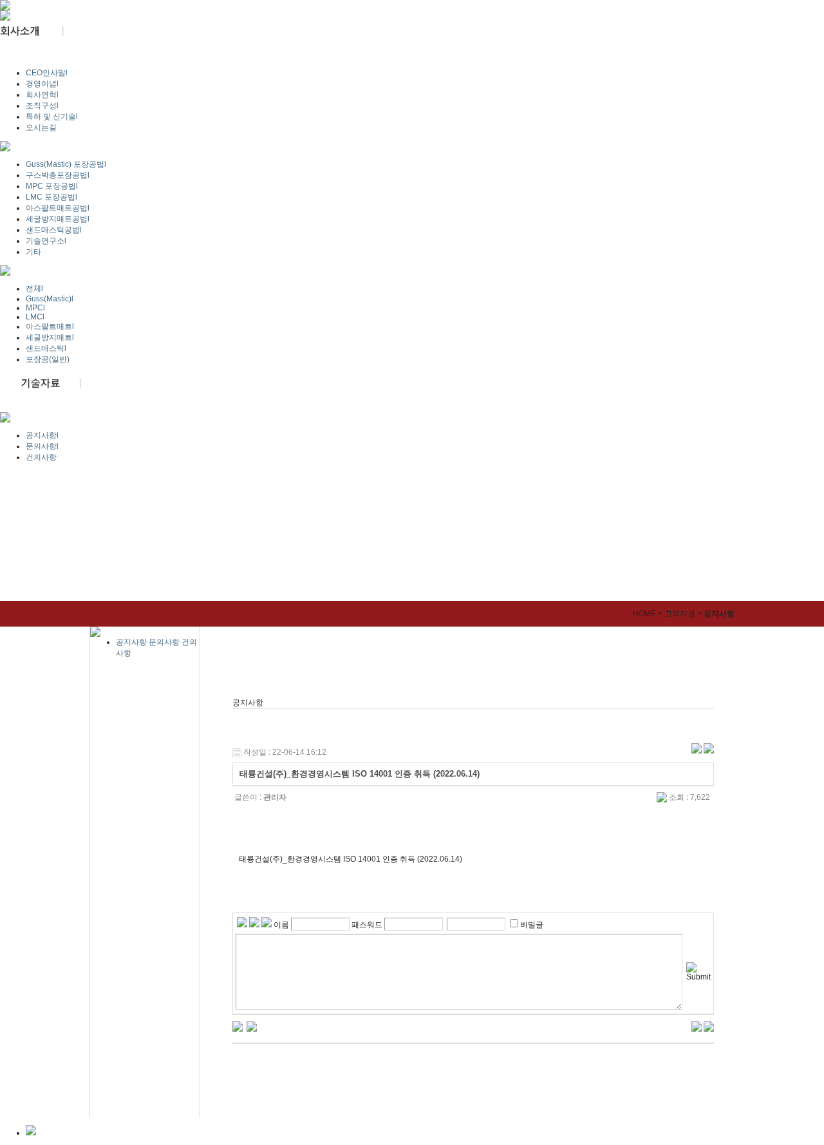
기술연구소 (46, 240)
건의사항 (41, 457)
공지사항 (42, 435)
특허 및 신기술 (52, 116)
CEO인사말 (47, 72)
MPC (35, 307)
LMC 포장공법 (51, 197)
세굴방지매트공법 (57, 218)
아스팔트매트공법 (57, 208)
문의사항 (42, 446)
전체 (34, 288)
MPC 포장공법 (52, 186)
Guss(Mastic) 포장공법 (66, 164)
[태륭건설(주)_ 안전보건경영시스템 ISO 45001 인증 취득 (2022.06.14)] (252, 1025)
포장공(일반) (48, 359)
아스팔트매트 (50, 326)
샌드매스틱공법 (54, 229)
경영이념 (42, 83)
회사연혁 (42, 94)
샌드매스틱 (46, 348)
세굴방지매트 (50, 337)
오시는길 (41, 127)
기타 (33, 251)
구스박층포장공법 (57, 175)
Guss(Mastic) (49, 298)
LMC (35, 316)
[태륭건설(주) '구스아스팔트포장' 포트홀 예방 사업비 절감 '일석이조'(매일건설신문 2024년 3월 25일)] (237, 1025)
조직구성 (42, 105)
